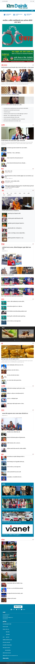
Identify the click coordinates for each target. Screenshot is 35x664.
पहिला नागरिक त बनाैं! (8, 171)
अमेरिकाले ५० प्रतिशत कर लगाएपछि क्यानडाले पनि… (15, 393)
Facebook (13, 609)
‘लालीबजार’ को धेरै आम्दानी (11, 598)
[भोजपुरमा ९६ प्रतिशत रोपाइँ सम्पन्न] (9, 334)
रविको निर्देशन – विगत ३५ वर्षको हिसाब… (13, 153)
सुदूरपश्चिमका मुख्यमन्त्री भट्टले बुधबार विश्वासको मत (16, 223)
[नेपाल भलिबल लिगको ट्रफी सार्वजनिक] (17, 270)
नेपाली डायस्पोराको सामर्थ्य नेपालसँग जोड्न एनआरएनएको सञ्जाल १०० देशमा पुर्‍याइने (17, 67)
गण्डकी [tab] (24, 193)
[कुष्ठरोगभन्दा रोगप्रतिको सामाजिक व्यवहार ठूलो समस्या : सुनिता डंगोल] (17, 100)
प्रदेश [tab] (3, 193)
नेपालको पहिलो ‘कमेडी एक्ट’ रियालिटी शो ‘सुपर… (15, 583)
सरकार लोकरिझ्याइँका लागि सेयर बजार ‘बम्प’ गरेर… (15, 365)
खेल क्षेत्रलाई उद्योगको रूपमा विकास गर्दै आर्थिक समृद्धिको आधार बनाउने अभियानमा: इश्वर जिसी (19, 176)
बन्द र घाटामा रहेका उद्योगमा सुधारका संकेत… (14, 380)
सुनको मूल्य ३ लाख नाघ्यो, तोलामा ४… (13, 370)
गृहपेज (32, 10)
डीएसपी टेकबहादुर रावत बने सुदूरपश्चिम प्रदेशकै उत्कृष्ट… (16, 461)
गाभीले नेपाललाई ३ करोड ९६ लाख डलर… (14, 443)
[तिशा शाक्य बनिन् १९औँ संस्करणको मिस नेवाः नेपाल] (9, 546)
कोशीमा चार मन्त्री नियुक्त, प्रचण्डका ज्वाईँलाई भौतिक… (16, 233)
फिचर (3, 328)
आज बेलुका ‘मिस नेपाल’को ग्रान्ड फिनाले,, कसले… (15, 593)
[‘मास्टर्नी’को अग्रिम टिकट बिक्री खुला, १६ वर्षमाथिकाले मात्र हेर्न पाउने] (9, 556)
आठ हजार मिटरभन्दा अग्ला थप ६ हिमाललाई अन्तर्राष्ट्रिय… (10, 94)
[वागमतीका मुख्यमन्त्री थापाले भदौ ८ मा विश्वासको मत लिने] (18, 203)
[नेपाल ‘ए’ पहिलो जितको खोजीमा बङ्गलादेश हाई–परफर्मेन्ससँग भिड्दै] (17, 291)
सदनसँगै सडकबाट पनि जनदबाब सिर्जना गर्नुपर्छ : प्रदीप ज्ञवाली (13, 140)
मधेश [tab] (11, 193)
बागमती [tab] (15, 193)
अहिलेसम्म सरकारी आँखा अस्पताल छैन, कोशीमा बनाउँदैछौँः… (16, 448)
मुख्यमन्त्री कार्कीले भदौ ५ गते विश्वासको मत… (15, 228)
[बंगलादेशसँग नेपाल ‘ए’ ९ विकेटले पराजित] (17, 280)
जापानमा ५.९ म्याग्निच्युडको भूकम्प (12, 398)
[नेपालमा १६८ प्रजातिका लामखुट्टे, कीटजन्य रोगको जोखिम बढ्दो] (26, 334)
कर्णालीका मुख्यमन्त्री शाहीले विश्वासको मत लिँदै (15, 218)
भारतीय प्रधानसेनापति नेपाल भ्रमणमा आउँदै (14, 472)
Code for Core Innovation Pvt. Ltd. (12, 655)
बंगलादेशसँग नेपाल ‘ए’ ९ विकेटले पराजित (8, 285)
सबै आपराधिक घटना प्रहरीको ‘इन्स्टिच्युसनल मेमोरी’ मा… (16, 456)
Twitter (19, 609)
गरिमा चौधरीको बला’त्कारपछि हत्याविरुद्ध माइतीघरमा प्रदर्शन (17, 311)
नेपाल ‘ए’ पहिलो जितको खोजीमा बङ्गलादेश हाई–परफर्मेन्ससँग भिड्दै (12, 296)
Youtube (24, 609)
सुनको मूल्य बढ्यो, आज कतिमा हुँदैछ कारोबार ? (10, 359)
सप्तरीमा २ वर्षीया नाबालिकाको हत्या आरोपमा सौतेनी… (16, 301)
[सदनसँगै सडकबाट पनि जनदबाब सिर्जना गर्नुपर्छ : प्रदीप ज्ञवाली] (17, 133)
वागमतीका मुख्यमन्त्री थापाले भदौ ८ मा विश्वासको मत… (10, 210)
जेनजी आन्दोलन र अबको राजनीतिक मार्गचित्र (12, 181)
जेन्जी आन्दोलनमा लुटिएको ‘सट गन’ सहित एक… (15, 306)
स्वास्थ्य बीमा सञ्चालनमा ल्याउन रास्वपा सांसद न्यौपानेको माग (15, 413)
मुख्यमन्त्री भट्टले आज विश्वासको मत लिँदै (14, 213)
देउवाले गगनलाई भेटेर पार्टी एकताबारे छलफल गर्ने (15, 158)
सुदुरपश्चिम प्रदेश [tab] (9, 195)
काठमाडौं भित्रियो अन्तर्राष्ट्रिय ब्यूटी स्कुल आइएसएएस (10, 509)
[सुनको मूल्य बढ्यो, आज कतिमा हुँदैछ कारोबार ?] (17, 351)
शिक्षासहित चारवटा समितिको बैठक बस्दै (13, 432)
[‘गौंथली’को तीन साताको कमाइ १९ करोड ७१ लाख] (9, 576)
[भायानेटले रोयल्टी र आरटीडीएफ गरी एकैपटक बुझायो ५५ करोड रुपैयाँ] (17, 529)
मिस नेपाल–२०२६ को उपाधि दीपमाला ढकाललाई (15, 588)
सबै (33, 65)
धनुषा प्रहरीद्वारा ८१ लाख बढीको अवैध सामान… (14, 477)
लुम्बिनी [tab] (29, 193)
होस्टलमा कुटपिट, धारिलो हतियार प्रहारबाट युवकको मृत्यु (16, 316)
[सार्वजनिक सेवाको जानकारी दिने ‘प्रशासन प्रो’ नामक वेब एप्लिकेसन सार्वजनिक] (17, 490)
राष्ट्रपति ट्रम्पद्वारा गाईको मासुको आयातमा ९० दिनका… (15, 403)
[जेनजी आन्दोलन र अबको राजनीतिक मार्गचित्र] (3, 182)
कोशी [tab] (7, 193)
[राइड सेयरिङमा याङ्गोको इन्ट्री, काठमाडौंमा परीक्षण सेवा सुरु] (17, 516)
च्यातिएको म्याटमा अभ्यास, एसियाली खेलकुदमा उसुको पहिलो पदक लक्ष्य (16, 248)
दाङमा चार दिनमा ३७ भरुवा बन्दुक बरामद (14, 321)
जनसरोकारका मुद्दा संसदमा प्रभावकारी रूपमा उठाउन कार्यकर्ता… (17, 148)
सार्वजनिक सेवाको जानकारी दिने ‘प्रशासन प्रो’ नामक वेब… (11, 496)
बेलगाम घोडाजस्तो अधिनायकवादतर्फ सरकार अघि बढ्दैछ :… (16, 163)
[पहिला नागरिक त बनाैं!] (3, 172)
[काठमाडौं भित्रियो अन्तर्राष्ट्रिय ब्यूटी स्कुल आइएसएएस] (17, 503)
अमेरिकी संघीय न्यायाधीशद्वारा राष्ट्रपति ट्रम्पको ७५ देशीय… (16, 388)
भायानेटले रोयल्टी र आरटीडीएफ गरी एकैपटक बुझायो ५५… (11, 535)
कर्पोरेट (3, 484)
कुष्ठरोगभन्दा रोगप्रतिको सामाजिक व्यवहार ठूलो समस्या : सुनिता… (11, 105)
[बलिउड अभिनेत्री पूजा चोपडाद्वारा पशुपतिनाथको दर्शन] (9, 566)
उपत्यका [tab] (20, 193)
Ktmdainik (24, 662)
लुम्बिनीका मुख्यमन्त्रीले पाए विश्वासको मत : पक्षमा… (16, 238)
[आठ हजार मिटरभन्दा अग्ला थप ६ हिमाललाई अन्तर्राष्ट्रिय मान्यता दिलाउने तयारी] (17, 90)
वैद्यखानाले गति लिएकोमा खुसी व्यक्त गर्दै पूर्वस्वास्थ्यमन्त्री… (16, 437)
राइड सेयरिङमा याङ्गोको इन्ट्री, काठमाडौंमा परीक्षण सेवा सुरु (11, 522)
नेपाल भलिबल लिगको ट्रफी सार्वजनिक (7, 275)
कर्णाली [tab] (4, 195)
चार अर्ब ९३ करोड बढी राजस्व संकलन (13, 375)
